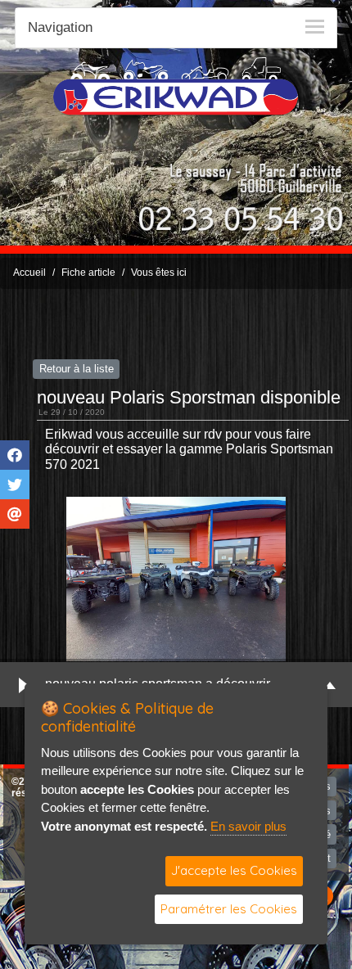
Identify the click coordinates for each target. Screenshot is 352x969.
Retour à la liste (76, 369)
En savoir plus (248, 826)
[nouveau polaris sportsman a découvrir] (176, 579)
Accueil (29, 272)
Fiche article (88, 272)
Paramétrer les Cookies (228, 909)
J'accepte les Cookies (234, 870)
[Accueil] (176, 85)
